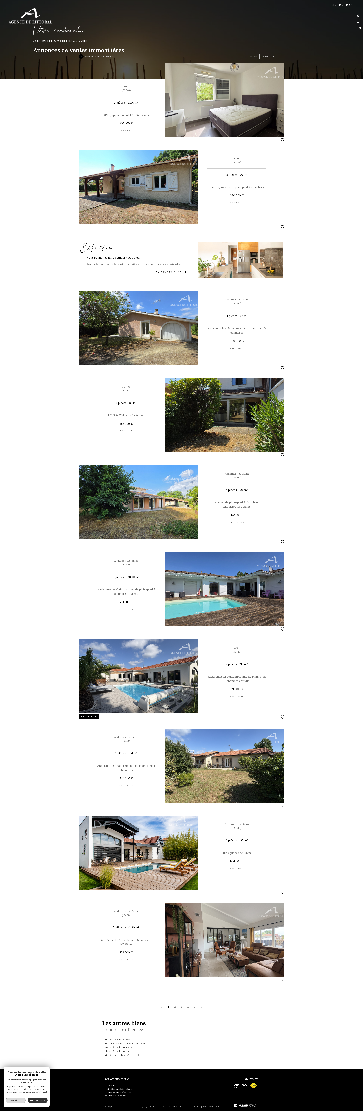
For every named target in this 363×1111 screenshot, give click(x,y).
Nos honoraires (155, 1107)
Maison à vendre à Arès (117, 1051)
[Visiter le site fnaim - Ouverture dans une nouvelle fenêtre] (253, 1086)
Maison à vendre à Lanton (118, 1047)
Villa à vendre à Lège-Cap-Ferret (122, 1055)
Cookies (218, 1107)
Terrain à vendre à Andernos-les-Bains (125, 1043)
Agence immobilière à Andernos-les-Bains (55, 41)
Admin (189, 1107)
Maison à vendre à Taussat (118, 1039)
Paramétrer (16, 1100)
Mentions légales (179, 1107)
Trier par (253, 56)
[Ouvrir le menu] (358, 5)
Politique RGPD (208, 1107)
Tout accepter (37, 1100)
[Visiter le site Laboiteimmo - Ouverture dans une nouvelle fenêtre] (245, 1106)
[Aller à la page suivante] (201, 1007)
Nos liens (197, 1107)
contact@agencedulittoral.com (118, 1089)
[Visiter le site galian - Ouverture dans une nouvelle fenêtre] (240, 1085)
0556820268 (110, 1086)
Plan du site (167, 1107)
